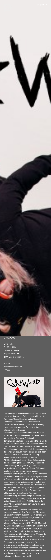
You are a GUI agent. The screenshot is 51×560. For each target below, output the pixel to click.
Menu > (42, 4)
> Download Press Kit (13, 367)
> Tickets (8, 363)
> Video (7, 370)
